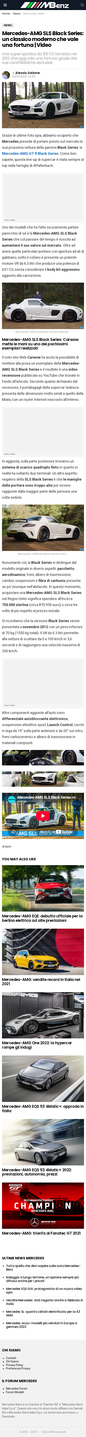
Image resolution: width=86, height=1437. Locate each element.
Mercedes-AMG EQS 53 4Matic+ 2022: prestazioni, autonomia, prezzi (37, 1172)
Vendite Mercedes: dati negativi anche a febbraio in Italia (44, 1302)
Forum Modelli (15, 1392)
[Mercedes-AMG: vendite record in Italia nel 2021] (43, 952)
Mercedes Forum (16, 1388)
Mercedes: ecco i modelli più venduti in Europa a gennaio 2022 (41, 1325)
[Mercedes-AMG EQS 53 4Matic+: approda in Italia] (43, 1078)
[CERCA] (82, 5)
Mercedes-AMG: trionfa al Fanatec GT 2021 (41, 1233)
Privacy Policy (14, 1365)
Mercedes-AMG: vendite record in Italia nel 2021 (41, 982)
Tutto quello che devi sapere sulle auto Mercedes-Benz (43, 1268)
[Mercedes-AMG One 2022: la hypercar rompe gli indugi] (43, 1015)
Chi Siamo (12, 1361)
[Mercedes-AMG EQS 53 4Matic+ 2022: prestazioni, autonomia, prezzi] (43, 1142)
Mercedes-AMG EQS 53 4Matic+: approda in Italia (43, 1108)
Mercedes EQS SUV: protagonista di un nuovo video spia (44, 1290)
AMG (8, 847)
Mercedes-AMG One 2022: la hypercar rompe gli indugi (37, 1045)
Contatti (11, 1358)
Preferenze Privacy (18, 1368)
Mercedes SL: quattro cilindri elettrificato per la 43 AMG (43, 1313)
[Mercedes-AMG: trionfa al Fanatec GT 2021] (43, 1206)
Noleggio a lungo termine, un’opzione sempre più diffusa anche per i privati (42, 1279)
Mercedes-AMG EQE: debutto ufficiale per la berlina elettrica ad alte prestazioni (42, 918)
